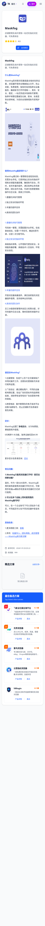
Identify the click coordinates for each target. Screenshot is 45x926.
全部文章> (36, 564)
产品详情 (18, 618)
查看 (22, 528)
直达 (28, 618)
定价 (26, 458)
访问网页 (24, 48)
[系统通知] (23, 3)
